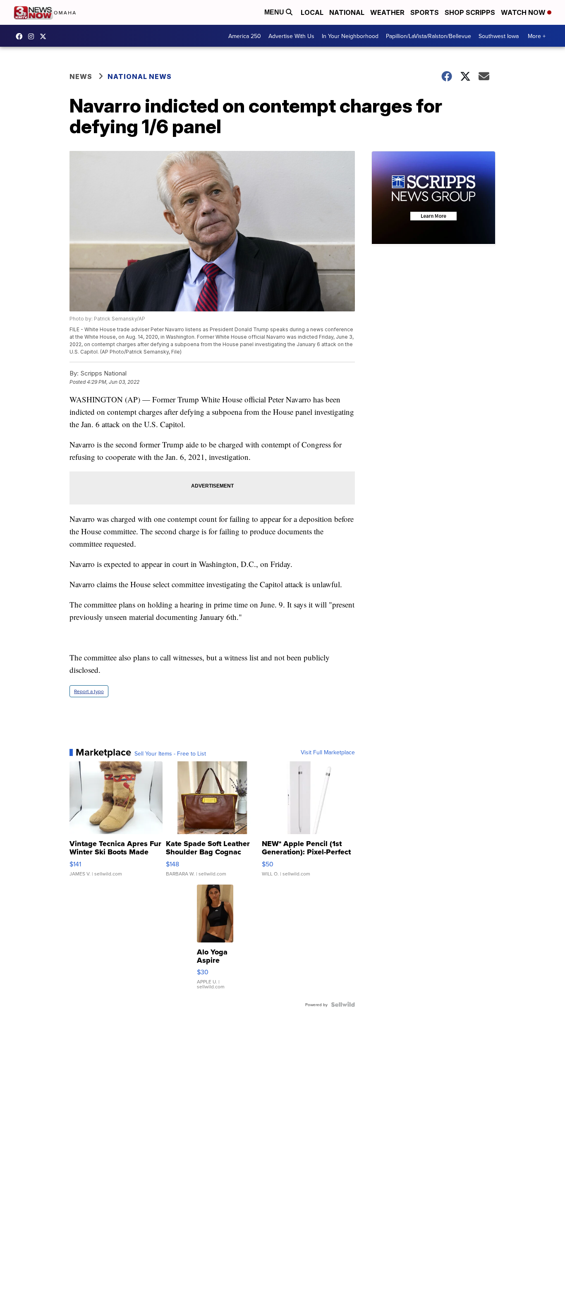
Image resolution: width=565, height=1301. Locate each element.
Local (312, 12)
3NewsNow (21, 36)
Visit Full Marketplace (328, 752)
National (346, 12)
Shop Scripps (470, 12)
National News (140, 76)
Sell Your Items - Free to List (170, 753)
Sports (424, 12)
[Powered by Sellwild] (343, 1004)
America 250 (244, 36)
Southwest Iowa (499, 36)
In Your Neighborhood (350, 36)
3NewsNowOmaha (45, 36)
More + (537, 36)
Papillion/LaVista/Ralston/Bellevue (428, 36)
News (80, 76)
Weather (387, 12)
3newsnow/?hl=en (33, 36)
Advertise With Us (291, 36)
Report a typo (89, 691)
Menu (275, 12)
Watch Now (524, 12)
